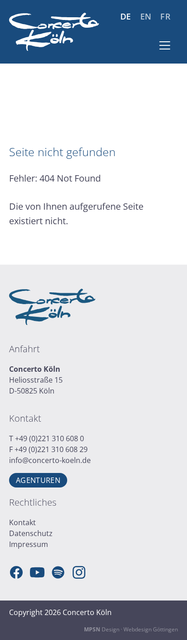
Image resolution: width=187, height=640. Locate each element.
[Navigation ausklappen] (165, 45)
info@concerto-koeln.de (50, 460)
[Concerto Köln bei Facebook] (16, 572)
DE (125, 16)
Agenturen (38, 480)
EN (146, 16)
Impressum (28, 544)
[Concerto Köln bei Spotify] (58, 572)
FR (165, 16)
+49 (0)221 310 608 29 (51, 449)
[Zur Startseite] (54, 31)
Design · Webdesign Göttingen (131, 629)
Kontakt (22, 522)
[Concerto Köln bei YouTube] (37, 572)
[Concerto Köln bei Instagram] (79, 572)
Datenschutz (31, 533)
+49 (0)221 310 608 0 (49, 438)
